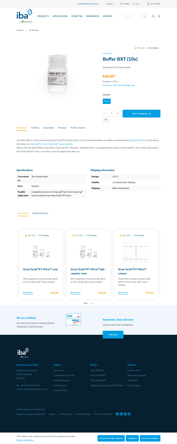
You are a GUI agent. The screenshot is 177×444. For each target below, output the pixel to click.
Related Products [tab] (40, 213)
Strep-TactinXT (138, 140)
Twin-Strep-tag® (98, 380)
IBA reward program (136, 375)
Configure (132, 438)
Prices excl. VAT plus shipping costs (119, 85)
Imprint (52, 414)
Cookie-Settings (83, 414)
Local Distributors (62, 380)
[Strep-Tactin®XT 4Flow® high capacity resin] (89, 252)
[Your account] (153, 16)
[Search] (144, 16)
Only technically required (111, 438)
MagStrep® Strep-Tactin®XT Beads (106, 385)
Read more (28, 293)
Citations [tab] (35, 128)
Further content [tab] (78, 128)
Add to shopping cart (141, 114)
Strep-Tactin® (96, 370)
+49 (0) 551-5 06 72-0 (30, 385)
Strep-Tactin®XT (98, 375)
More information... (25, 440)
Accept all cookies (150, 438)
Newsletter (132, 380)
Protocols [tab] (62, 128)
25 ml (106, 101)
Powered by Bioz (138, 51)
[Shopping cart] (159, 16)
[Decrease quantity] (106, 113)
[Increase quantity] (118, 113)
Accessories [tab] (23, 213)
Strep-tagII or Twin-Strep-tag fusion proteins (51, 144)
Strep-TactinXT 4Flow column (132, 271)
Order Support (60, 385)
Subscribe (113, 335)
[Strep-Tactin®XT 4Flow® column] (136, 252)
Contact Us (59, 370)
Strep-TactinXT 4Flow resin (40, 269)
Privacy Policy (65, 414)
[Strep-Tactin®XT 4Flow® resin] (41, 252)
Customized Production (64, 375)
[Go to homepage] (24, 15)
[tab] (22, 128)
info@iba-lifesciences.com (35, 389)
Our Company (133, 385)
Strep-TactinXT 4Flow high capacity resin (88, 271)
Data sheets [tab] (48, 128)
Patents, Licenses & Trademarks (31, 414)
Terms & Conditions (103, 414)
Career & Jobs (133, 370)
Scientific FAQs (61, 391)
